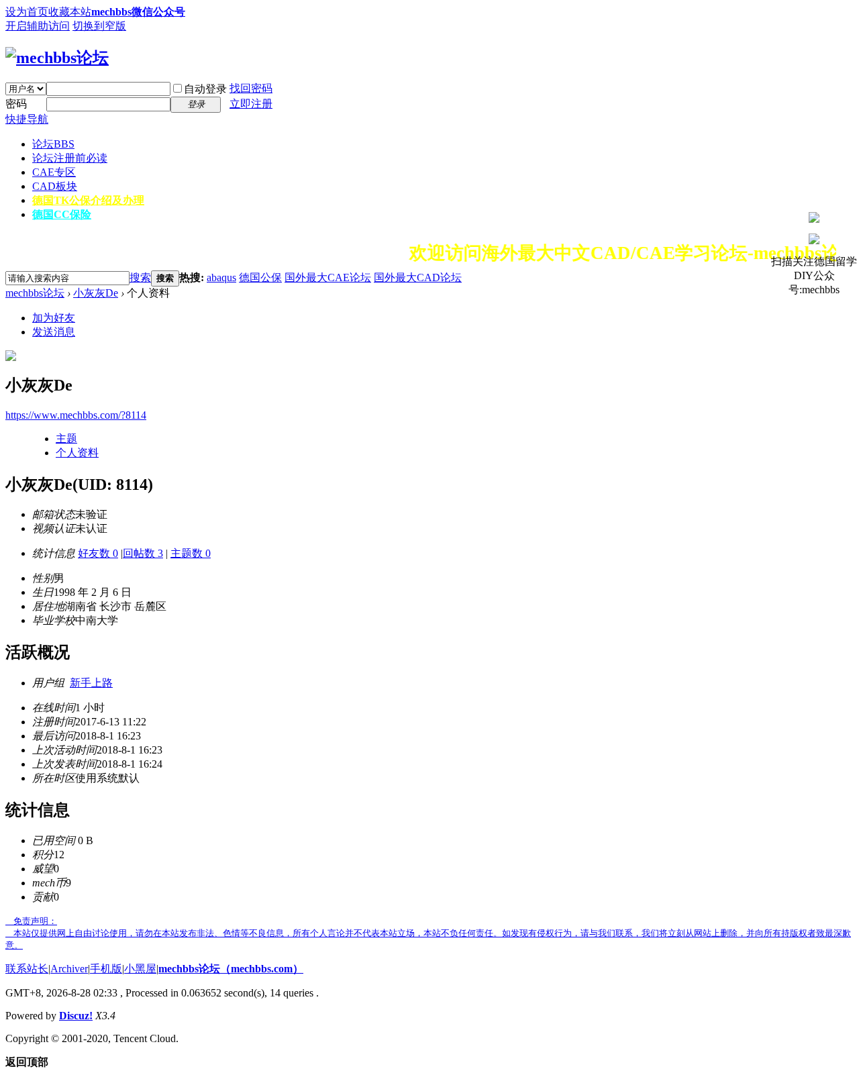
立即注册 (251, 103)
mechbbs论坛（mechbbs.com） (230, 968)
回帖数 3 (143, 553)
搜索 (140, 277)
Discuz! (76, 1015)
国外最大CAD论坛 (418, 277)
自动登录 (205, 89)
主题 (66, 438)
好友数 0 (98, 553)
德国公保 (260, 277)
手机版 (106, 968)
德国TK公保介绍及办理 (88, 200)
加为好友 (53, 317)
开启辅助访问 (37, 26)
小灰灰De (95, 293)
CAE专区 (54, 172)
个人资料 (77, 452)
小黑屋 (140, 968)
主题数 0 (190, 553)
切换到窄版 (99, 26)
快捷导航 (26, 119)
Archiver (69, 968)
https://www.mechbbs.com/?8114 (75, 415)
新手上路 (91, 682)
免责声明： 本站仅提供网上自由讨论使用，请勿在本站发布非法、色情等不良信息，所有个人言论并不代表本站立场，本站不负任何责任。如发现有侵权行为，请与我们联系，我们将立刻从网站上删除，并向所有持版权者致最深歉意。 (428, 933)
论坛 (53, 144)
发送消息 (53, 332)
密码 (16, 103)
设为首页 (26, 11)
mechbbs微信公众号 (138, 11)
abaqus (221, 277)
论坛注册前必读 (69, 158)
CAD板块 (54, 186)
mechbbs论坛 (34, 293)
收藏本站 (69, 11)
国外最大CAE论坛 (328, 277)
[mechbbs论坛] (57, 57)
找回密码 (251, 88)
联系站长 (26, 968)
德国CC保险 (61, 214)
